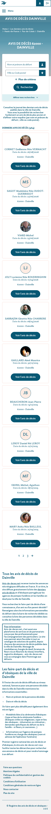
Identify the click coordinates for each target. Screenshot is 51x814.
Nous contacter (10, 789)
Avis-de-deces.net (11, 583)
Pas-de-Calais (28, 31)
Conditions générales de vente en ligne (22, 785)
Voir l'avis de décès (25, 166)
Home (5, 29)
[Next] (32, 556)
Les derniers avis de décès (21, 29)
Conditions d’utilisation (14, 781)
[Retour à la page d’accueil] (3, 4)
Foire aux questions (12, 767)
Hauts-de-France (11, 31)
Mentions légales (11, 771)
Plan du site (8, 793)
